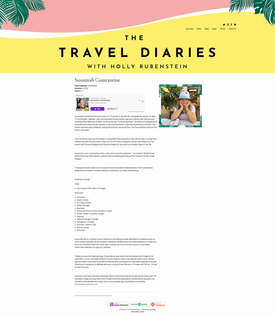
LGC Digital (152, 309)
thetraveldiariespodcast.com (86, 284)
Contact (141, 311)
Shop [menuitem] (214, 28)
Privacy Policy (135, 311)
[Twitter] (224, 25)
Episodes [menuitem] (189, 28)
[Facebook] (231, 25)
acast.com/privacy (93, 295)
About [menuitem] (222, 28)
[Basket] (235, 25)
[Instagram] (228, 25)
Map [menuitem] (207, 28)
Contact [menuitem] (232, 28)
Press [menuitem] (199, 28)
